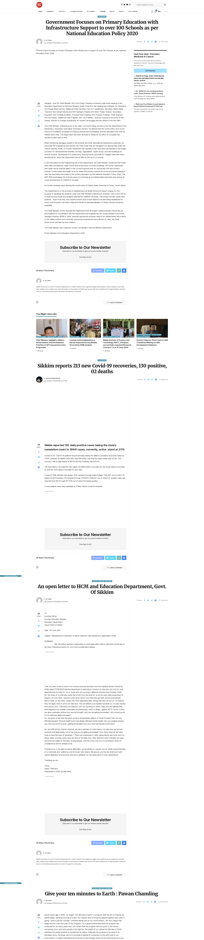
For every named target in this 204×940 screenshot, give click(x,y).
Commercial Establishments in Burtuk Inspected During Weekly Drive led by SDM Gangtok (83, 342)
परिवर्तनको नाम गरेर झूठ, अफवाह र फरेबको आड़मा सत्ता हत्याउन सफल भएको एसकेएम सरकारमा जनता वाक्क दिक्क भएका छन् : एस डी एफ (149, 78)
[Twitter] (124, 4)
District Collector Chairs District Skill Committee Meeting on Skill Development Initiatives (152, 342)
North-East (52, 336)
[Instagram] (130, 4)
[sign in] (152, 11)
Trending (102, 16)
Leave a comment (116, 302)
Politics (140, 336)
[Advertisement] (150, 159)
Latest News (41, 336)
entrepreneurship (143, 334)
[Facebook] (122, 4)
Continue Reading (10, 576)
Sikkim (60, 336)
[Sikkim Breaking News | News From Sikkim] (39, 5)
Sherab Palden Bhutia (53, 378)
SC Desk (48, 40)
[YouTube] (127, 4)
